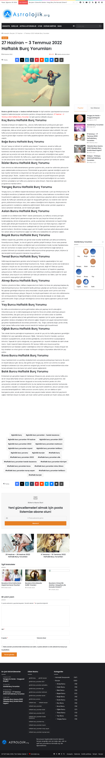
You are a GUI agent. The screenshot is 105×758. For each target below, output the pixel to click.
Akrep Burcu (61, 684)
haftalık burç (55, 453)
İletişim (95, 754)
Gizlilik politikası (86, 754)
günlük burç (17, 435)
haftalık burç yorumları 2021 (37, 713)
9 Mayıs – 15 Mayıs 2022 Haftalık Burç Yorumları (94, 158)
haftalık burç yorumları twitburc (52, 470)
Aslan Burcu (61, 687)
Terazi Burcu (61, 712)
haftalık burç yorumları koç (36, 721)
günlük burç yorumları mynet (20, 448)
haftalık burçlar (36, 475)
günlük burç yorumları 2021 (52, 439)
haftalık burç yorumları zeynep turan (39, 732)
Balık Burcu (60, 690)
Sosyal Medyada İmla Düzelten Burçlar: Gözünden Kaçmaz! (47, 2)
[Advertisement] (35, 414)
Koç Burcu (60, 703)
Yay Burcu (60, 716)
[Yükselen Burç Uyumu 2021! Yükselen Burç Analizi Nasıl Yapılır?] (79, 149)
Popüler (80, 108)
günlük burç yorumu (20, 453)
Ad (3, 629)
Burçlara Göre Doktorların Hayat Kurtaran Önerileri (11, 584)
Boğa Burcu (61, 696)
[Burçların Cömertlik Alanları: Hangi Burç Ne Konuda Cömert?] (59, 575)
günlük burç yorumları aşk (36, 688)
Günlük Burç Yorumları (95, 125)
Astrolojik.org (35, 754)
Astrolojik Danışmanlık (62, 677)
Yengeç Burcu (61, 719)
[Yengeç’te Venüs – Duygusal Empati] (79, 118)
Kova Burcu (60, 706)
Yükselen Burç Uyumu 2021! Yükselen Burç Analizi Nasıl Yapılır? (95, 148)
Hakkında (77, 754)
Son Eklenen (95, 108)
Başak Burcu (61, 693)
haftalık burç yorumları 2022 (22, 457)
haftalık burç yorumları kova (19, 466)
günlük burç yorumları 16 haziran (22, 439)
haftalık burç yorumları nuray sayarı (20, 470)
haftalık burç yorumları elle (49, 457)
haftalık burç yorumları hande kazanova (21, 462)
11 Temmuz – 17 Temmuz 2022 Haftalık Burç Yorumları (92, 137)
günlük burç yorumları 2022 (20, 444)
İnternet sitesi (41, 638)
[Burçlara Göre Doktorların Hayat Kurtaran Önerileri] (12, 575)
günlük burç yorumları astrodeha (38, 685)
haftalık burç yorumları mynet (37, 725)
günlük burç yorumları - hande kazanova (43, 435)
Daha (60, 26)
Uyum (40, 26)
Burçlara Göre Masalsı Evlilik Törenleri (33, 584)
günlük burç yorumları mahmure (49, 444)
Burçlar (14, 26)
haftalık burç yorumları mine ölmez (49, 466)
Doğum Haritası (50, 26)
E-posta (5, 638)
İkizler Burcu (61, 700)
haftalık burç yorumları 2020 (37, 709)
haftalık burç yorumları (35, 706)
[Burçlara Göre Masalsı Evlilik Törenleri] (35, 575)
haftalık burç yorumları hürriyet (54, 462)
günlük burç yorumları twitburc (50, 448)
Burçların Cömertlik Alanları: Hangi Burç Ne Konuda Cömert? (57, 585)
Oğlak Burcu (61, 709)
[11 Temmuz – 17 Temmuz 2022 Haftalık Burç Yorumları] (79, 137)
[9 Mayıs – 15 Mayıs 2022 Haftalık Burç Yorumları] (79, 159)
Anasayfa (6, 26)
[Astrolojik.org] (32, 14)
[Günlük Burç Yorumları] (79, 127)
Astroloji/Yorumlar (28, 26)
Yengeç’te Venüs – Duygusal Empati (94, 117)
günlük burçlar (39, 453)
